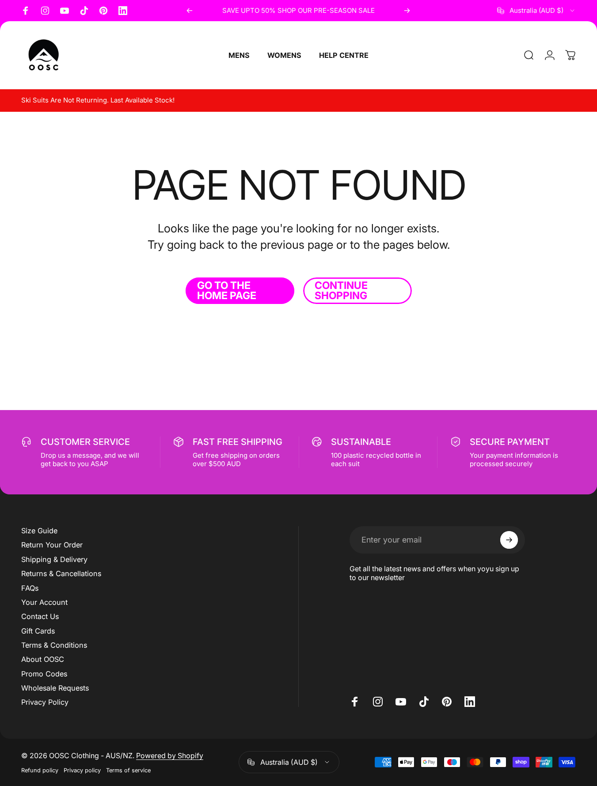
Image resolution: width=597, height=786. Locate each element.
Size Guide (39, 530)
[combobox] (536, 10)
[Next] (407, 10)
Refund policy (39, 770)
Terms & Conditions (54, 645)
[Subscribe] (509, 540)
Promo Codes (44, 673)
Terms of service (128, 770)
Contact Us (40, 616)
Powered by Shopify (169, 755)
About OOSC (42, 659)
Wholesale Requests (55, 687)
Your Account (44, 602)
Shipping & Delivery (54, 559)
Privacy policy (82, 770)
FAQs (29, 588)
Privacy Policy (44, 702)
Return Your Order (52, 544)
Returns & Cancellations (61, 573)
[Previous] (189, 10)
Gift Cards (38, 631)
